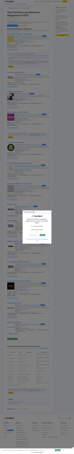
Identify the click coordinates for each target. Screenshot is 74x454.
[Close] (49, 212)
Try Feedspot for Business (32, 239)
